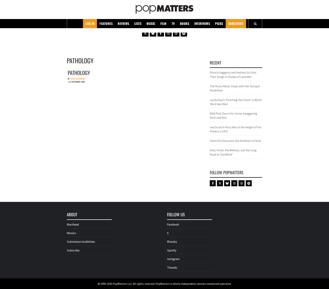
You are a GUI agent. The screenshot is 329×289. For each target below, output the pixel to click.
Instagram (173, 259)
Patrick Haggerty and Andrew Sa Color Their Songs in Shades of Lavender (233, 75)
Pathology (79, 72)
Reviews (123, 23)
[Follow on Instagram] (168, 33)
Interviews (202, 23)
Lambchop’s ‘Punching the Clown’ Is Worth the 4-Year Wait (236, 102)
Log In (90, 23)
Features (106, 23)
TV (173, 23)
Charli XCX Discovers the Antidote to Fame (235, 141)
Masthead (73, 224)
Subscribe (236, 23)
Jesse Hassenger (78, 78)
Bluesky (172, 242)
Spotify (171, 250)
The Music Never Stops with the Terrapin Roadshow (235, 88)
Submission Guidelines (81, 242)
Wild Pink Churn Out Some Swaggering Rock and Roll (233, 116)
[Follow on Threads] (176, 33)
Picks (219, 23)
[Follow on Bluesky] (153, 33)
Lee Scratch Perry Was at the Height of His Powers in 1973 (235, 129)
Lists (138, 23)
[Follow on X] (145, 33)
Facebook (173, 224)
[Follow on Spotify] (184, 33)
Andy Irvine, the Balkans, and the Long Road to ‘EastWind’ (233, 152)
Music (151, 23)
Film (163, 23)
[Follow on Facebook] (160, 33)
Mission (71, 233)
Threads (172, 267)
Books (184, 23)
